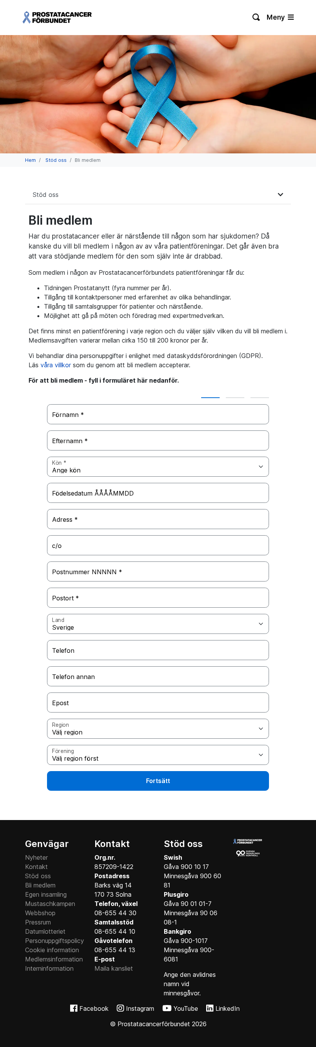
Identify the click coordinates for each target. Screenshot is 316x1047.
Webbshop (40, 913)
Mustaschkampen (50, 904)
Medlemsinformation (54, 959)
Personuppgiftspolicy (54, 940)
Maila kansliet (113, 968)
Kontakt (36, 867)
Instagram (140, 1008)
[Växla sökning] (256, 17)
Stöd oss (56, 160)
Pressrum (38, 922)
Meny (276, 17)
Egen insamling (46, 894)
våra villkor (55, 365)
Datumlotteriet (45, 931)
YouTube (185, 1008)
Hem (30, 160)
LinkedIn (227, 1008)
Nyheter (36, 857)
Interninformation (49, 968)
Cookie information (52, 950)
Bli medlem (40, 885)
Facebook (94, 1008)
